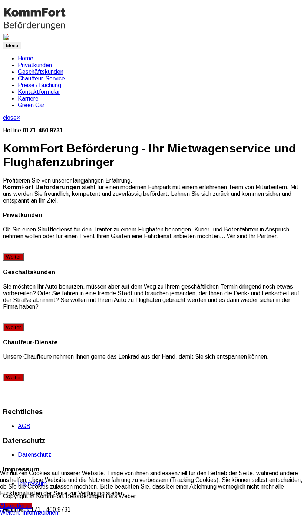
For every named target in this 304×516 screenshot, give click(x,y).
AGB (24, 426)
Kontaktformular (39, 92)
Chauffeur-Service (41, 78)
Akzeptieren (16, 506)
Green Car (31, 105)
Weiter (13, 257)
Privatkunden (35, 65)
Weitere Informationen (29, 512)
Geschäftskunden (40, 72)
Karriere (28, 98)
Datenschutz (34, 454)
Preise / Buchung (39, 85)
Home (25, 58)
